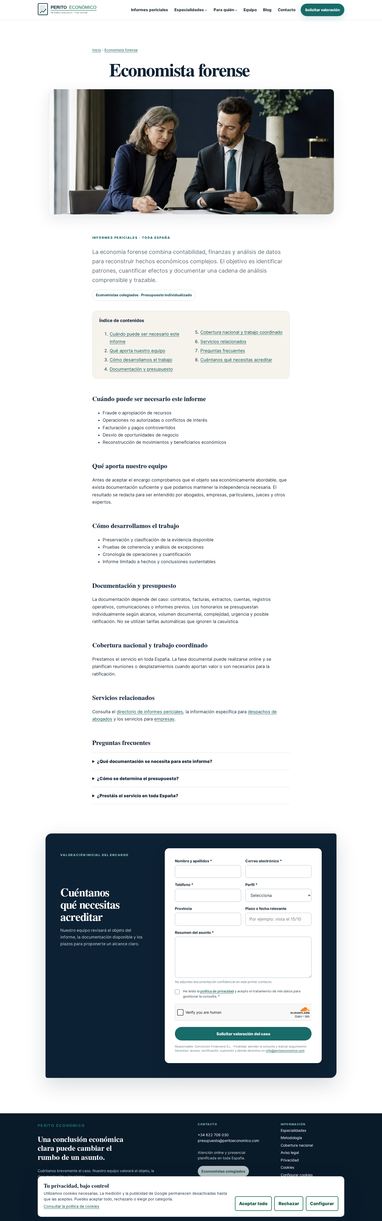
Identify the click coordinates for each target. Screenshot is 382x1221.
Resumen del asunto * (194, 932)
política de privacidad (217, 991)
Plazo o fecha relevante (265, 908)
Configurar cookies (297, 1175)
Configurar (322, 1203)
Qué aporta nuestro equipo (137, 350)
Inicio (96, 50)
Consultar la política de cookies (71, 1206)
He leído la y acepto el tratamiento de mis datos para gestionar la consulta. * (241, 993)
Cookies (287, 1167)
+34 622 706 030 (213, 1135)
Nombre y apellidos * (193, 861)
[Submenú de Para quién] (236, 10)
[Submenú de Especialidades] (206, 10)
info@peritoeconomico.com (285, 1050)
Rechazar (289, 1203)
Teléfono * (184, 884)
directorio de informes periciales (150, 711)
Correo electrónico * (263, 861)
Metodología (291, 1137)
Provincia (183, 908)
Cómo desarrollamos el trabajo (141, 359)
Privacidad (290, 1160)
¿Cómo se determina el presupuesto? (138, 778)
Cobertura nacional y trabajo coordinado (241, 332)
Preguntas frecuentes (222, 350)
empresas (164, 719)
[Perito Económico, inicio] (68, 10)
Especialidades (293, 1130)
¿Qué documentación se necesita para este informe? (154, 761)
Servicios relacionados (223, 341)
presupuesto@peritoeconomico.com (228, 1140)
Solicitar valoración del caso (243, 1033)
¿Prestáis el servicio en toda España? (137, 795)
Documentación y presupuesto (141, 369)
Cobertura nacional (297, 1145)
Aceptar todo (253, 1203)
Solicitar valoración (322, 10)
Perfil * (251, 884)
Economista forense (121, 50)
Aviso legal (290, 1152)
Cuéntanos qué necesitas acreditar (236, 359)
